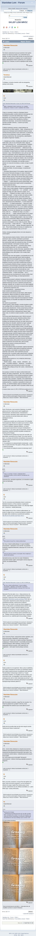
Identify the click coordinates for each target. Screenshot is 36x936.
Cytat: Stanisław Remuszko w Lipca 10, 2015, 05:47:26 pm (16, 103)
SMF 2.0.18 (11, 933)
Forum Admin (18, 33)
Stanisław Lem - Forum (13, 2)
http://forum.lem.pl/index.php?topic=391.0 (13, 515)
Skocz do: (20, 922)
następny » (31, 36)
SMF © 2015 (18, 933)
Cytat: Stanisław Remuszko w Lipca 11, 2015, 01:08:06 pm (16, 582)
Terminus (6, 75)
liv (4, 801)
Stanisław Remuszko (10, 45)
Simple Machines (25, 933)
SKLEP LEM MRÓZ (18, 22)
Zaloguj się (18, 8)
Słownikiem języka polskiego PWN (18, 599)
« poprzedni (25, 36)
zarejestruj (24, 8)
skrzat (22, 33)
